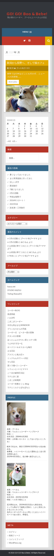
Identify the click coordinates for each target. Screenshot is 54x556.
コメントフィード (16, 539)
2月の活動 (14, 193)
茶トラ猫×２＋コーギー (17, 366)
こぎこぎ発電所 (14, 380)
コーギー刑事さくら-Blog (18, 384)
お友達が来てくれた (17, 246)
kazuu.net (11, 287)
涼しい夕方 (14, 182)
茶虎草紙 (11, 314)
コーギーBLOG (13, 310)
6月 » (14, 141)
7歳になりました (17, 189)
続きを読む (13, 82)
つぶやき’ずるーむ (15, 344)
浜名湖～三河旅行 (17, 208)
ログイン (12, 532)
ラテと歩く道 (13, 377)
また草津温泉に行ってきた (21, 178)
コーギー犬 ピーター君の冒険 (20, 333)
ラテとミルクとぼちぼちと (18, 388)
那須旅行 (13, 186)
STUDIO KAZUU (14, 290)
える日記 (11, 351)
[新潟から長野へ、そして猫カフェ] (27, 98)
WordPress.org (15, 543)
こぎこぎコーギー (14, 322)
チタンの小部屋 (14, 336)
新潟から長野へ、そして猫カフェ (26, 62)
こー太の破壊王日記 (15, 373)
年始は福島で (15, 197)
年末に (12, 256)
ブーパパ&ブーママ (23, 68)
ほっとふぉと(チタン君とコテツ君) (22, 340)
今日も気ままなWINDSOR (18, 325)
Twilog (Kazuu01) (14, 294)
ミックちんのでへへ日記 (17, 358)
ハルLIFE (11, 318)
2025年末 (14, 204)
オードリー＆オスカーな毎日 (19, 347)
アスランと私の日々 (15, 355)
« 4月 (9, 141)
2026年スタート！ (17, 200)
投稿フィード (14, 536)
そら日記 (11, 362)
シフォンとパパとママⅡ (17, 369)
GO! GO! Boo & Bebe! (27, 13)
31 (31, 136)
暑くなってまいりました (20, 175)
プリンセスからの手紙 (16, 329)
